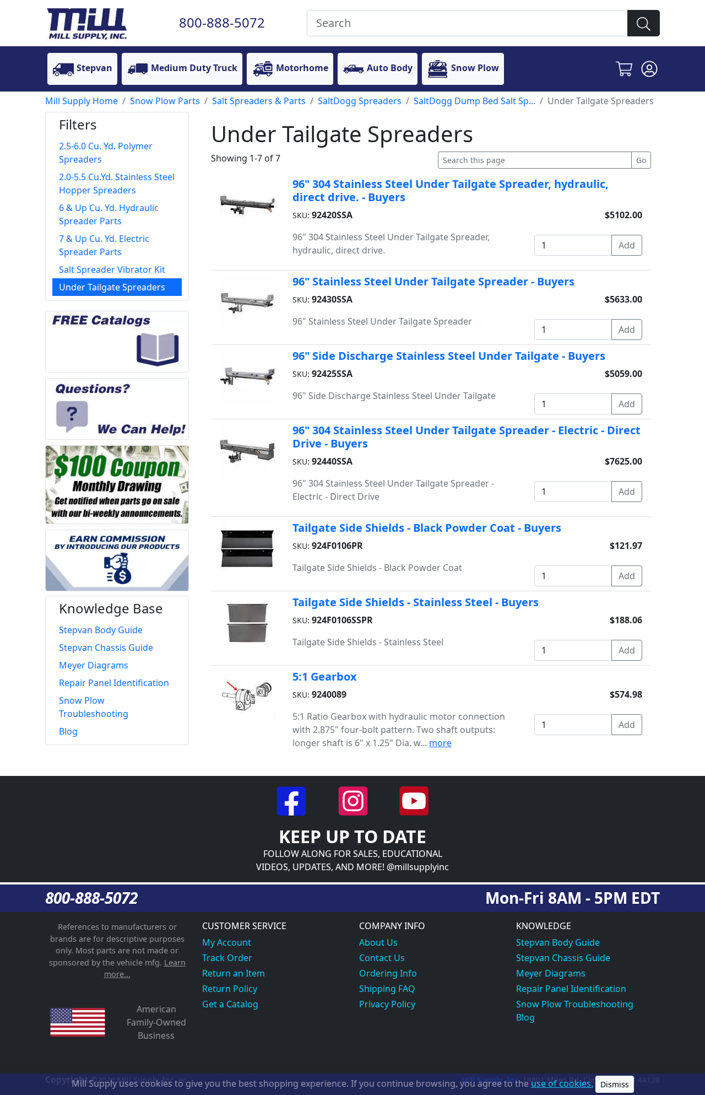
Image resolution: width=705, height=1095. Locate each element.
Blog (525, 1017)
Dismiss (614, 1084)
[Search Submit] (643, 23)
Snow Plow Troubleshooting (574, 1004)
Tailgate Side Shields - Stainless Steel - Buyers (415, 602)
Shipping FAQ (387, 989)
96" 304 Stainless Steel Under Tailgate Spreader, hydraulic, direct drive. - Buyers (450, 190)
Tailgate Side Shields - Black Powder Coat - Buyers (426, 527)
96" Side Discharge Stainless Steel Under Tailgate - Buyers (448, 355)
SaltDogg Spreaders (360, 101)
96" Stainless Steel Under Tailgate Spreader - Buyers (433, 281)
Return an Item (233, 973)
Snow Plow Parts (165, 101)
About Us (378, 942)
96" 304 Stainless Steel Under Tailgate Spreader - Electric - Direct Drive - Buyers (466, 437)
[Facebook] (292, 800)
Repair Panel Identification (571, 989)
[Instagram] (354, 800)
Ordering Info (388, 973)
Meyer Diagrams (550, 973)
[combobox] (467, 23)
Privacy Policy (387, 1004)
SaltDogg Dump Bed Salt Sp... (474, 101)
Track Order (227, 958)
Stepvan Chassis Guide (563, 958)
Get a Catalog (230, 1004)
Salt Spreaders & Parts (259, 101)
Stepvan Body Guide (558, 942)
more (440, 743)
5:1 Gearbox (324, 676)
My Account (226, 942)
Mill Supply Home (81, 101)
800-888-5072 (222, 22)
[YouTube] (414, 800)
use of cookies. (562, 1083)
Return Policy (229, 989)
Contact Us (382, 958)
